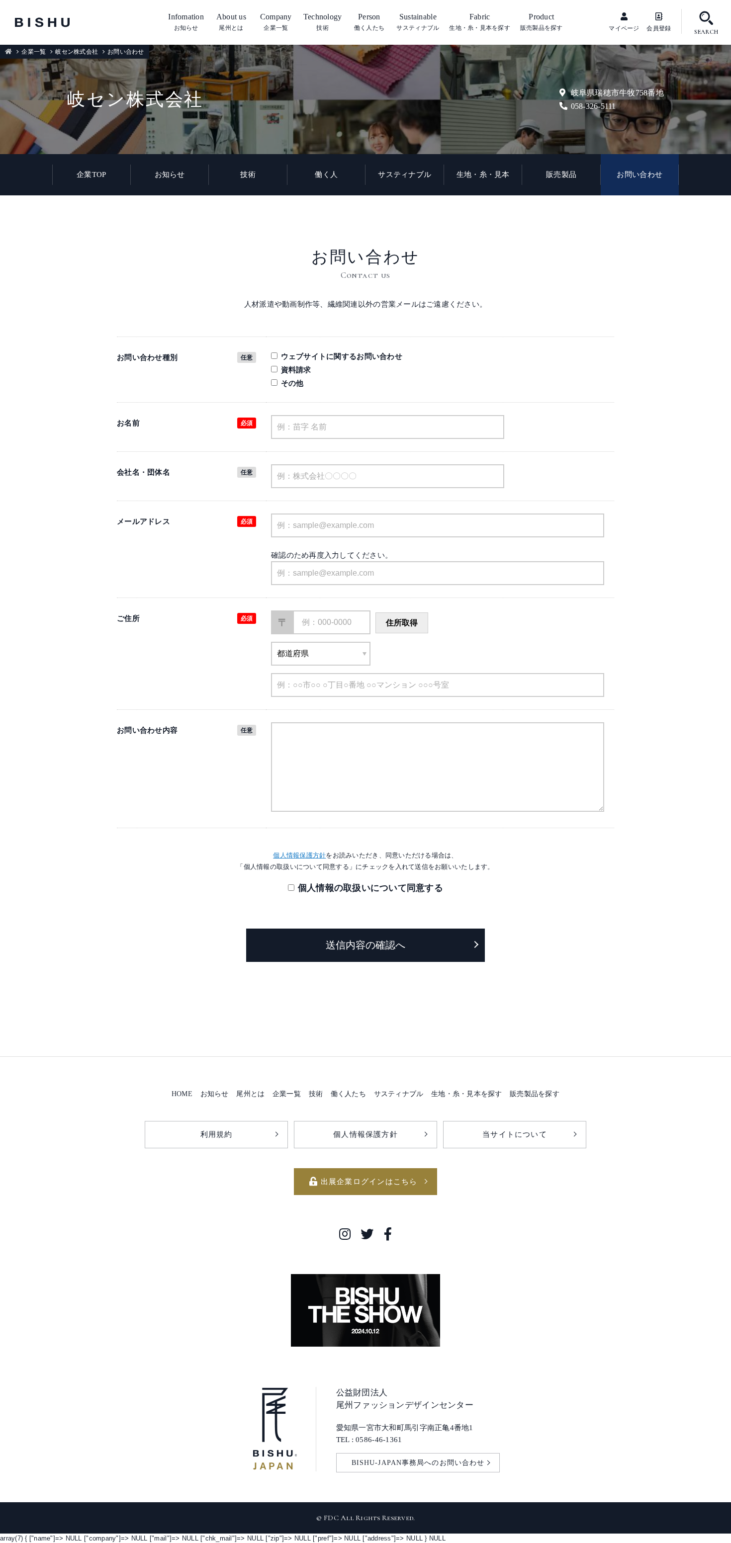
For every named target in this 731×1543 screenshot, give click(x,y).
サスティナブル (404, 174)
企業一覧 (33, 51)
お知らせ (170, 174)
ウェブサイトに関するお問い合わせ (341, 356)
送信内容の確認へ (365, 945)
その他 (292, 383)
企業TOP (91, 174)
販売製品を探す (534, 1094)
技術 (248, 174)
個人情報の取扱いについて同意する (370, 888)
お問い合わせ (639, 174)
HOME (182, 1094)
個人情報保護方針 (299, 855)
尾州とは (250, 1094)
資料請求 (296, 369)
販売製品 (561, 174)
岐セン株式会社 (76, 51)
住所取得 (402, 622)
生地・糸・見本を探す (466, 1094)
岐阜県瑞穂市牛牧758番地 (617, 92)
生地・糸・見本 (483, 174)
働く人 (326, 174)
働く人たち (348, 1094)
